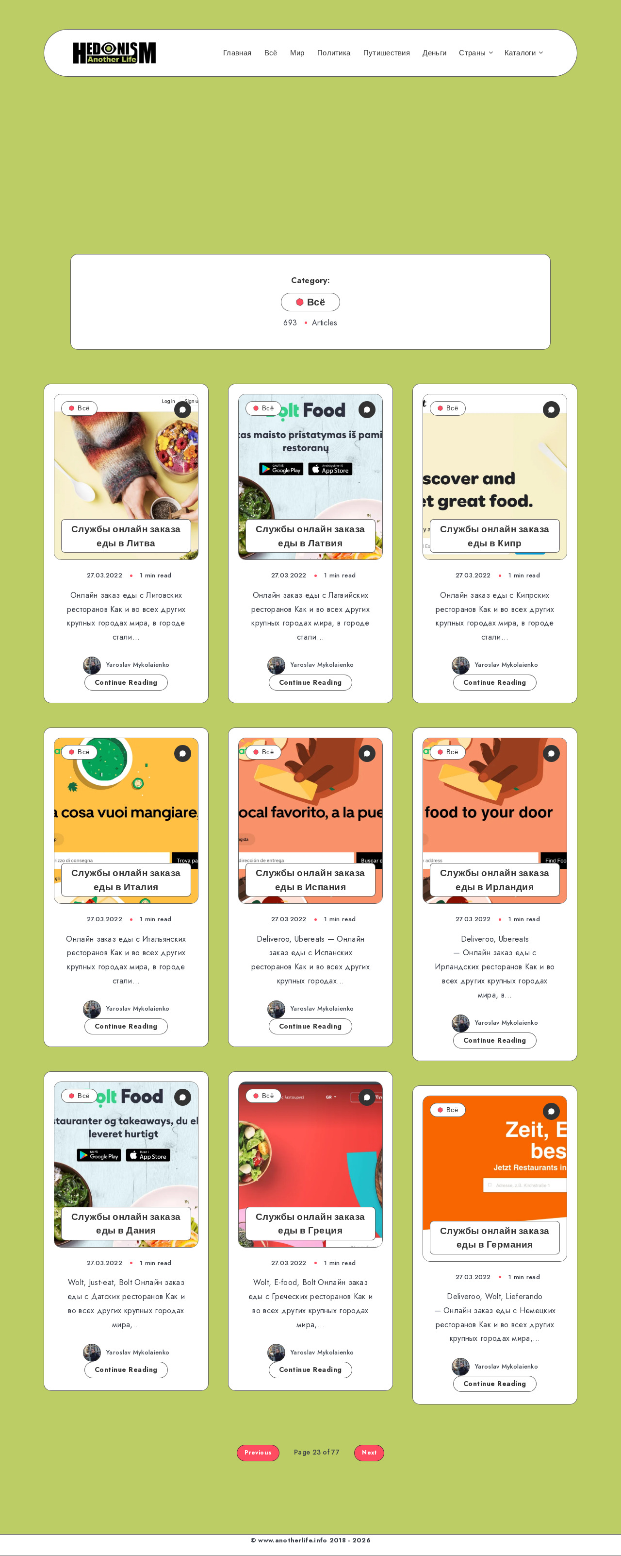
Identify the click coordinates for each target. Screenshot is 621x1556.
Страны (472, 53)
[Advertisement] (310, 152)
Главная (237, 53)
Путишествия (386, 53)
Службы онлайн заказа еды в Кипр (495, 536)
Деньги (434, 53)
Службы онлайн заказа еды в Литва (126, 536)
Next (369, 1452)
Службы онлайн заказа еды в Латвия (310, 536)
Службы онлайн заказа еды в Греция (310, 1223)
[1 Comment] (551, 1111)
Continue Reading (126, 682)
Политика (333, 53)
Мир (297, 53)
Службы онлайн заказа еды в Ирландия (495, 880)
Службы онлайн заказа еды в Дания (126, 1223)
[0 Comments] (182, 409)
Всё (271, 53)
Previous (258, 1452)
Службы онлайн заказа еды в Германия (495, 1238)
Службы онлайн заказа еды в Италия (126, 880)
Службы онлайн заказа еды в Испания (310, 880)
